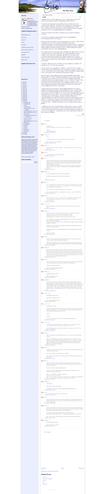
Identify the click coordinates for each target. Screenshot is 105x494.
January (26, 131)
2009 (24, 95)
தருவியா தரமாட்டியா (27, 119)
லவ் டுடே (44, 17)
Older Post (43, 468)
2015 (24, 86)
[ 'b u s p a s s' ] (46, 293)
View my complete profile (27, 28)
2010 (24, 93)
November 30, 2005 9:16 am (49, 179)
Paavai (44, 236)
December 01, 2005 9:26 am (49, 345)
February (26, 129)
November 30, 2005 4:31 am (49, 155)
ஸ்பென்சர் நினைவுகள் (26, 57)
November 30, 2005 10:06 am (49, 245)
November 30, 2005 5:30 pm (49, 277)
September (26, 123)
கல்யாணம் (24, 39)
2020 (24, 82)
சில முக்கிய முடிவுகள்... (28, 118)
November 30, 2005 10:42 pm (49, 290)
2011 (24, 92)
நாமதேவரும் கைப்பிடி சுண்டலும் (27, 47)
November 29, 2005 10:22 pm (49, 132)
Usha (44, 158)
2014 (24, 87)
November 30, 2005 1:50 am (49, 150)
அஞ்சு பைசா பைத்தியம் (47, 478)
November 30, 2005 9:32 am (49, 208)
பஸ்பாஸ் (33, 156)
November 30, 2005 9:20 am (49, 193)
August (25, 125)
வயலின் (44, 480)
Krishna (44, 152)
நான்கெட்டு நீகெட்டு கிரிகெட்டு (27, 49)
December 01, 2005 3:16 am (49, 330)
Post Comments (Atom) (53, 471)
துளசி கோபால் (45, 134)
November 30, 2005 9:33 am (49, 234)
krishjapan (45, 145)
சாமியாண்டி (24, 44)
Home (62, 468)
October (26, 122)
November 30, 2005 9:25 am (49, 201)
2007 (24, 98)
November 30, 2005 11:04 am (49, 269)
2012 (24, 90)
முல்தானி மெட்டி (27, 113)
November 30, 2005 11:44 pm (49, 301)
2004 (24, 132)
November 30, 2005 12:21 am (49, 143)
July (25, 126)
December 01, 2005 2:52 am (49, 319)
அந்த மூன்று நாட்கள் (25, 52)
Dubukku (44, 182)
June (25, 128)
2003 (24, 134)
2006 (24, 99)
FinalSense (54, 489)
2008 (24, 96)
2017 (24, 83)
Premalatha (45, 171)
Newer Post (81, 468)
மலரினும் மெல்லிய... (27, 106)
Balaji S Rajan (45, 279)
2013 (24, 89)
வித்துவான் (24, 54)
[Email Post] (82, 113)
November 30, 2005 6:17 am (49, 169)
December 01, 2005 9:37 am (49, 379)
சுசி (43, 482)
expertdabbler (45, 381)
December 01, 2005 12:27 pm (49, 394)
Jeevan (44, 259)
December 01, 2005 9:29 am (49, 358)
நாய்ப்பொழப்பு (24, 37)
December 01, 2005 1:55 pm (49, 417)
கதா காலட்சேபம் (81, 115)
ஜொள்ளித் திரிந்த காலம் (26, 34)
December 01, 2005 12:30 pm (49, 403)
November (26, 103)
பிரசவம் (23, 42)
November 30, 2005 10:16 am (49, 257)
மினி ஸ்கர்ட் (45, 483)
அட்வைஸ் (45, 477)
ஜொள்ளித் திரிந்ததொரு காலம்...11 (30, 112)
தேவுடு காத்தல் (24, 59)
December (26, 102)
